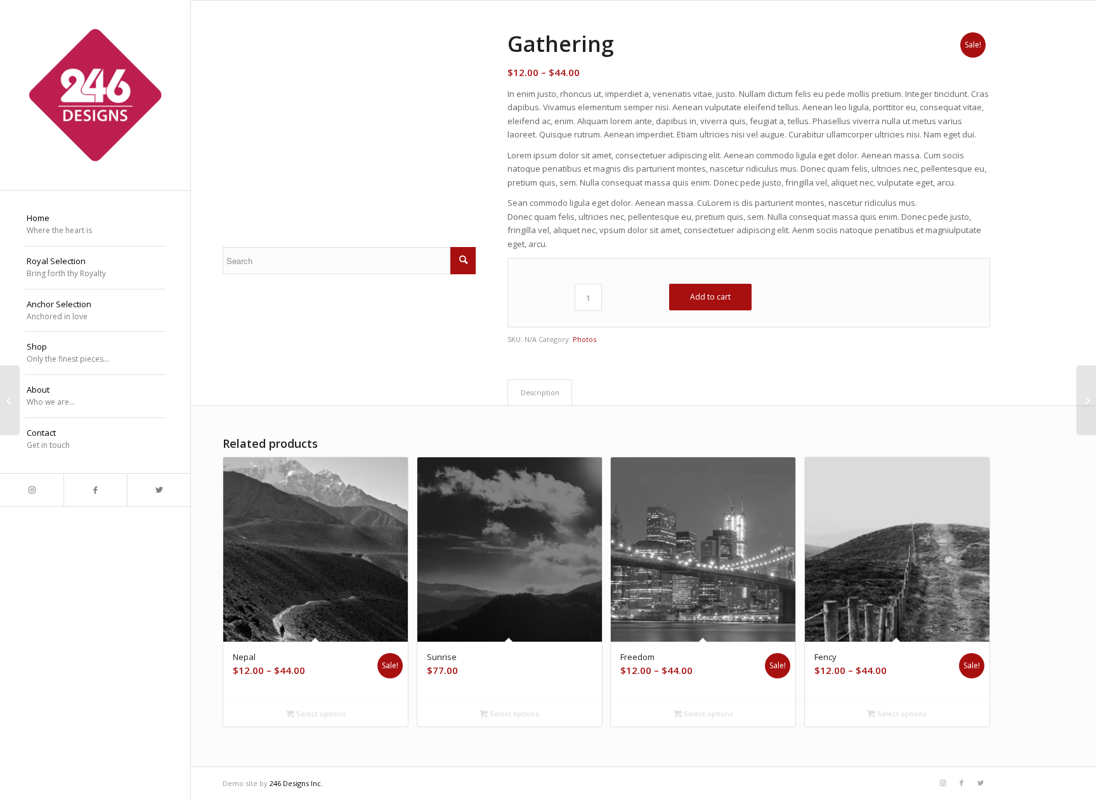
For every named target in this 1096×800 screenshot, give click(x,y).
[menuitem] (95, 224)
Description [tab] (540, 392)
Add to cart (710, 296)
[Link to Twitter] (158, 490)
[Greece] (1086, 400)
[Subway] (10, 400)
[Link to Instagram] (31, 490)
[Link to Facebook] (95, 490)
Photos (584, 339)
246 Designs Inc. (296, 783)
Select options (320, 713)
